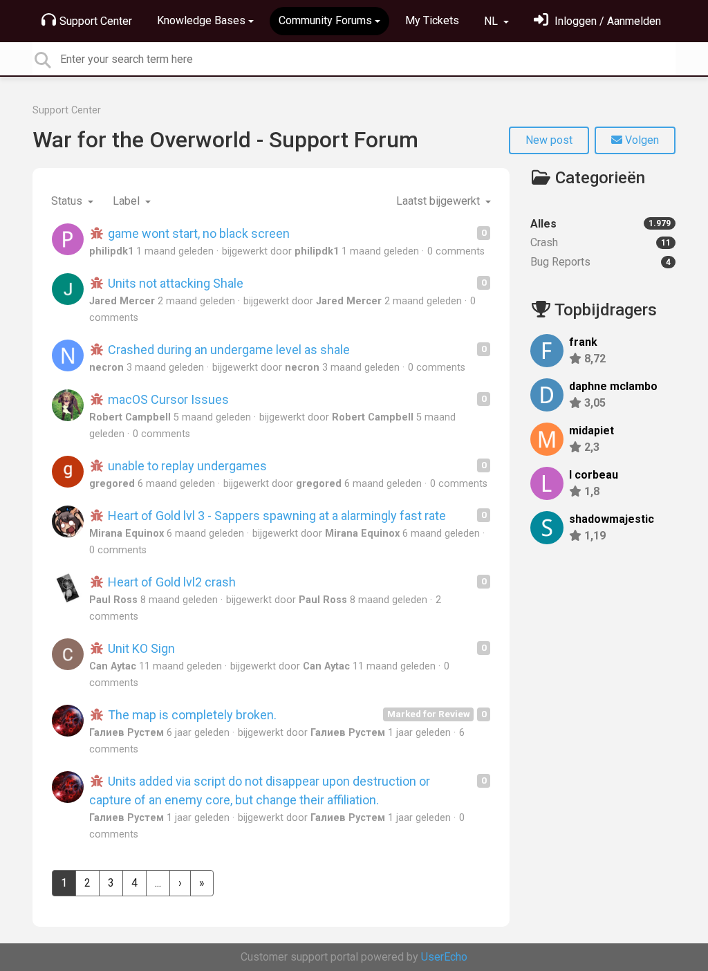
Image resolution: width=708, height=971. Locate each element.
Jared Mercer (122, 301)
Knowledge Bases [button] (201, 20)
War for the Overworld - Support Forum (225, 140)
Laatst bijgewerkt (439, 200)
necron (106, 367)
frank (583, 342)
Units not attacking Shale (174, 283)
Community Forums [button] (325, 20)
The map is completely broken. (191, 715)
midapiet (591, 430)
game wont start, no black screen (197, 233)
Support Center (95, 21)
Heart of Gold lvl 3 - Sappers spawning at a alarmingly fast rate (275, 515)
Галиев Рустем (126, 733)
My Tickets (432, 20)
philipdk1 (111, 251)
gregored (112, 484)
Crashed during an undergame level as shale (227, 349)
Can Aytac (112, 666)
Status (68, 200)
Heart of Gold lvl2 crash (170, 582)
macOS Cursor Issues (167, 399)
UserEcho (444, 956)
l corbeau (593, 474)
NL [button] (492, 21)
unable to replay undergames (186, 466)
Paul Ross (113, 600)
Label (127, 200)
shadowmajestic (611, 519)
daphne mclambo (613, 386)
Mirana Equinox (126, 533)
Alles (600, 223)
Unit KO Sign (140, 648)
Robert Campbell (130, 417)
